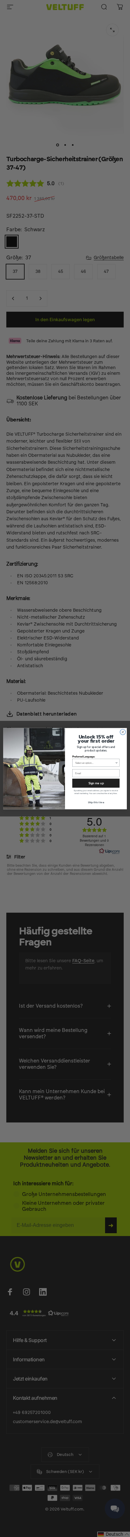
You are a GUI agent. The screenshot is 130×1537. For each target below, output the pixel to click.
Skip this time (96, 802)
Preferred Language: (83, 756)
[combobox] (95, 762)
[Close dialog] (123, 732)
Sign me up (96, 782)
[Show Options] (116, 762)
